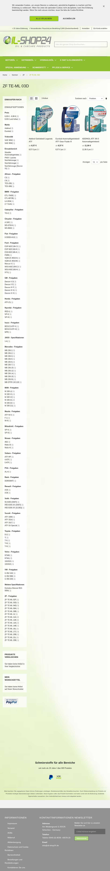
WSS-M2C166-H (12, 269)
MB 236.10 (10, 368)
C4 (7, 181)
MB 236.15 (10, 376)
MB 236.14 (10, 373)
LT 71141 (9, 204)
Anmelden (85, 28)
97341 (8, 558)
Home (5, 75)
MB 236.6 (10, 362)
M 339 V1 (10, 394)
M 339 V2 (10, 397)
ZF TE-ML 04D (12, 606)
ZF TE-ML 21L (12, 637)
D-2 (7, 535)
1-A (7, 341)
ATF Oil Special (12, 525)
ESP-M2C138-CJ (13, 246)
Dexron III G (11, 290)
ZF (24, 75)
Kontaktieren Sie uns (16, 867)
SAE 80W (10, 140)
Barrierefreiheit (14, 855)
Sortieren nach (80, 98)
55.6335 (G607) (12, 502)
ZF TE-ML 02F (12, 600)
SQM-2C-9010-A (12, 258)
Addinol (9, 128)
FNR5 (8, 255)
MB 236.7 (10, 365)
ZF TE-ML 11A (12, 617)
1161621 (9, 564)
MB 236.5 (10, 359)
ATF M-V (9, 415)
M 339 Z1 (10, 400)
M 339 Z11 (10, 406)
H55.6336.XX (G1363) (14, 508)
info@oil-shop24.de (50, 845)
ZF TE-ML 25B (12, 640)
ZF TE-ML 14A (12, 623)
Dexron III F (10, 287)
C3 (7, 178)
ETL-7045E (10, 195)
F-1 (7, 418)
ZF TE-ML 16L (12, 629)
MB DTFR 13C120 (13, 382)
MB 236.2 (10, 353)
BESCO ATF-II (12, 326)
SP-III (8, 317)
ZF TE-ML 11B (12, 620)
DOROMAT (10, 481)
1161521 (9, 561)
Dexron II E (10, 284)
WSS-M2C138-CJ (13, 267)
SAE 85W (10, 143)
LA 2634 (9, 201)
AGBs (10, 833)
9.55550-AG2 (11, 237)
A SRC (8, 222)
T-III (7, 543)
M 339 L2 (9, 391)
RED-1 (8, 311)
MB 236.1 (10, 350)
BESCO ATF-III (12, 329)
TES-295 (9, 183)
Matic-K (9, 448)
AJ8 (7, 493)
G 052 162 (10, 573)
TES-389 (9, 186)
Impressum (12, 823)
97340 (8, 555)
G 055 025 (10, 579)
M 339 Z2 (10, 403)
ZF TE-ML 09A (12, 608)
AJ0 (7, 490)
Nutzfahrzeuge (12, 163)
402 (7, 442)
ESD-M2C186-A (12, 252)
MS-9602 (9, 228)
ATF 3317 (10, 523)
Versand (11, 828)
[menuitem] (10, 60)
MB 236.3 (10, 356)
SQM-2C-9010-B (12, 261)
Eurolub (9, 131)
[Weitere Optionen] (11, 704)
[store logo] (27, 40)
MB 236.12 (10, 371)
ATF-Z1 (9, 302)
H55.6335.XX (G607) (14, 505)
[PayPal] (50, 779)
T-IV (7, 546)
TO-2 (8, 213)
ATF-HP (9, 457)
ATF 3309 (10, 517)
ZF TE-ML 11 (11, 614)
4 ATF (8, 460)
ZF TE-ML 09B (12, 611)
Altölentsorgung (14, 842)
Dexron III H (11, 293)
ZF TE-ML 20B (12, 634)
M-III (8, 421)
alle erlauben (44, 18)
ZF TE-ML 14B (12, 626)
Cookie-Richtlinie (76, 10)
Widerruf (11, 837)
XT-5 (8, 272)
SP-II (8, 314)
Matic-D (9, 445)
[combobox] (80, 44)
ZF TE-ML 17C (12, 632)
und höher (12, 119)
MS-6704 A (10, 225)
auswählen (69, 18)
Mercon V (10, 264)
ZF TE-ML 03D (12, 603)
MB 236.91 (10, 379)
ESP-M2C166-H (12, 249)
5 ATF (8, 463)
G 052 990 (10, 576)
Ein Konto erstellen (100, 28)
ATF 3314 (10, 520)
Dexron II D (10, 282)
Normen (15, 75)
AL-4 (8, 472)
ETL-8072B (10, 198)
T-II (7, 540)
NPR (8, 332)
